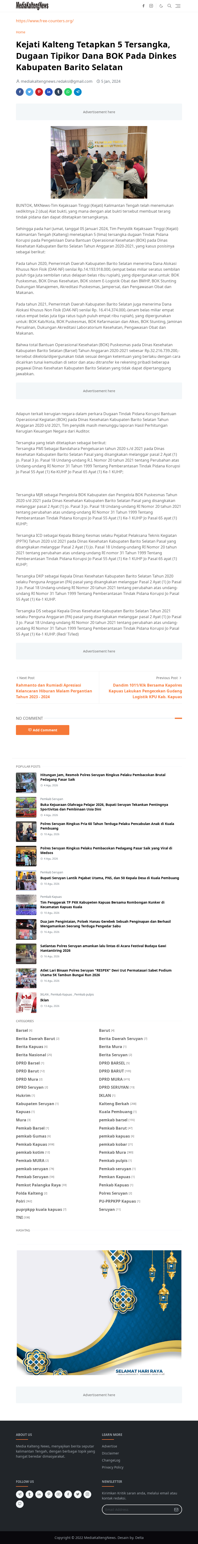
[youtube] (58, 1494)
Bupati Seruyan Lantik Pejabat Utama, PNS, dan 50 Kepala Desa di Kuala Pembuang (109, 878)
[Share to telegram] (78, 92)
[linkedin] (39, 1494)
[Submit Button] (176, 1509)
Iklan (44, 1000)
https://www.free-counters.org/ (45, 20)
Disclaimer (110, 1453)
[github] (20, 1504)
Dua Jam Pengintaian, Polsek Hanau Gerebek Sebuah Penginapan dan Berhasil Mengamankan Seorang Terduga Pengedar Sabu (105, 923)
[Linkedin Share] (49, 92)
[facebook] (143, 6)
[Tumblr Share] (58, 92)
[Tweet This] (29, 92)
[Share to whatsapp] (68, 92)
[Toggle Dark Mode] (161, 6)
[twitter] (78, 1494)
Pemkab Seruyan (51, 799)
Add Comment (45, 730)
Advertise (109, 1446)
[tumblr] (29, 1494)
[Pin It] (39, 92)
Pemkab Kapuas (51, 897)
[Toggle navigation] (178, 6)
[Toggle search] (169, 5)
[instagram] (151, 6)
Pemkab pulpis (84, 994)
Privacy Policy (112, 1467)
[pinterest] (49, 1494)
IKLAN (44, 994)
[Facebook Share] (20, 92)
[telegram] (20, 1494)
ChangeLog (111, 1460)
